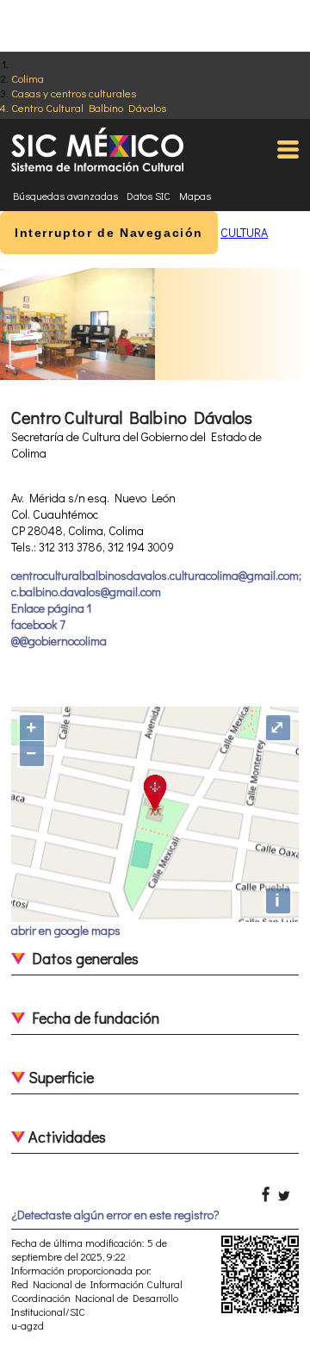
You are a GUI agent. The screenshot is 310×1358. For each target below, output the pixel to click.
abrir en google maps (66, 930)
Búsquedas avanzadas (65, 195)
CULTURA (244, 232)
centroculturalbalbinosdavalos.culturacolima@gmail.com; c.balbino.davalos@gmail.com (156, 583)
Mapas (195, 195)
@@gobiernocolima (59, 640)
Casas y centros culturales (73, 92)
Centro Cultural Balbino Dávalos (88, 107)
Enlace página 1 (51, 608)
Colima (27, 78)
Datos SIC (148, 195)
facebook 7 (38, 624)
